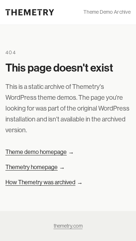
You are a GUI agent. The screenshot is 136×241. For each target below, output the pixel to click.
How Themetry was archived (44, 182)
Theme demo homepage (39, 151)
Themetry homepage (35, 167)
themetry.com (68, 226)
